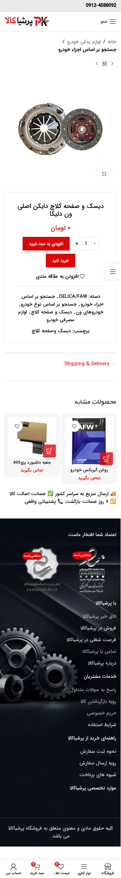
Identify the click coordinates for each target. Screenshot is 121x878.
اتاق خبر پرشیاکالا (99, 616)
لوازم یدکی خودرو (84, 42)
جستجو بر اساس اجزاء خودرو (87, 50)
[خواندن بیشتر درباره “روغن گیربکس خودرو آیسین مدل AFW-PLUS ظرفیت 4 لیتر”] (106, 458)
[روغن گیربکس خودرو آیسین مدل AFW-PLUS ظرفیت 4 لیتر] (89, 441)
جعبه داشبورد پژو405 (32, 462)
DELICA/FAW (73, 296)
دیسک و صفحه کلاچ (51, 312)
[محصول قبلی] (112, 64)
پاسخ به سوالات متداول (93, 690)
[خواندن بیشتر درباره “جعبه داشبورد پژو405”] (49, 451)
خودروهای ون (89, 312)
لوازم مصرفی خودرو (46, 316)
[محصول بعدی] (97, 64)
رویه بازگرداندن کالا (98, 701)
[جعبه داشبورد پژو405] (32, 437)
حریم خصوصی (101, 713)
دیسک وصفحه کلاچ (51, 331)
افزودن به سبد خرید (46, 243)
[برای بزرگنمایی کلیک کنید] (104, 174)
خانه (112, 42)
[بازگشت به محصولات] (104, 64)
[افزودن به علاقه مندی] (74, 426)
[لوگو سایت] (27, 21)
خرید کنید (60, 260)
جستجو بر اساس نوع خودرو (48, 304)
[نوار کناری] (113, 271)
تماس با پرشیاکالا (99, 651)
